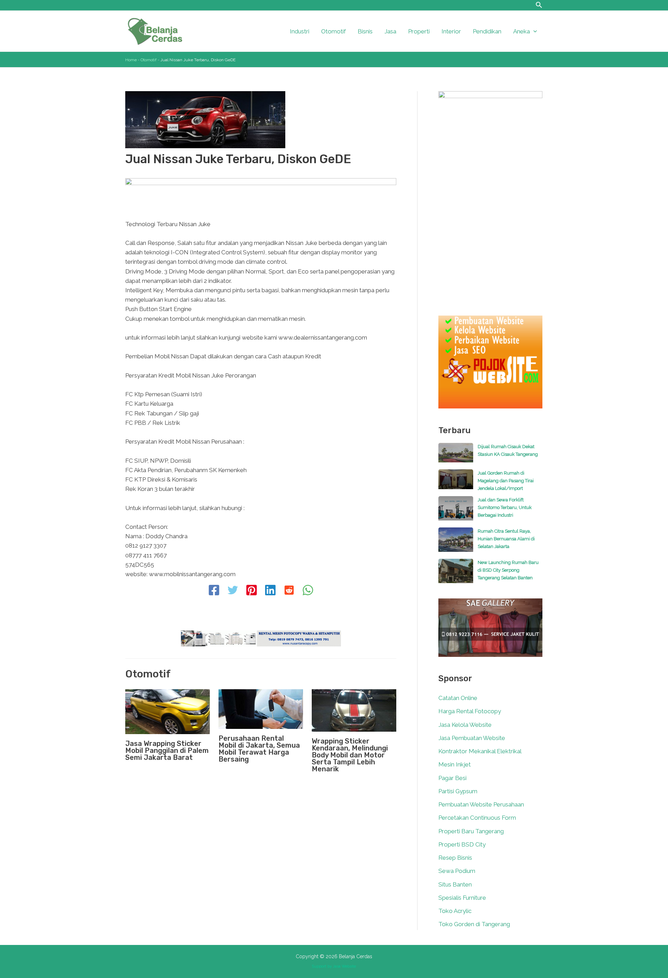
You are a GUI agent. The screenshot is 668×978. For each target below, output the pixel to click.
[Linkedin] (270, 591)
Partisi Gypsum (457, 791)
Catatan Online (457, 697)
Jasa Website (344, 966)
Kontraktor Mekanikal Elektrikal (479, 751)
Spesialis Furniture (462, 897)
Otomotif (149, 59)
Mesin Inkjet (454, 764)
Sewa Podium (456, 870)
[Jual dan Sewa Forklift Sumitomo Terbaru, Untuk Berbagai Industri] (455, 511)
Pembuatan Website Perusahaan (481, 804)
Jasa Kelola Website (465, 724)
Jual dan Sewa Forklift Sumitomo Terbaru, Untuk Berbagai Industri (505, 507)
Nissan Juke (194, 224)
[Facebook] (214, 591)
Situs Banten (455, 884)
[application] (533, 31)
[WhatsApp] (308, 591)
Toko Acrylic (454, 910)
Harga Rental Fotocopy (469, 711)
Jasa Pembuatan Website (471, 737)
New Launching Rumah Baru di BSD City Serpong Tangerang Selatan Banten (508, 570)
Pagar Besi (452, 777)
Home (131, 59)
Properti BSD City (462, 844)
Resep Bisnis (455, 857)
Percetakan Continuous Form (477, 817)
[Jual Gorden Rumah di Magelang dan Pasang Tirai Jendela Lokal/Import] (455, 482)
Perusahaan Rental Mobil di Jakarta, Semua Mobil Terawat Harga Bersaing (259, 748)
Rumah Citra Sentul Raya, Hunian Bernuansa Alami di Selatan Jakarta (506, 538)
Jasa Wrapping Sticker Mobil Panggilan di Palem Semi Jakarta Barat (167, 750)
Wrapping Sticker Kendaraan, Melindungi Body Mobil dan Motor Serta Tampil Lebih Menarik (350, 755)
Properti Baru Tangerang (471, 831)
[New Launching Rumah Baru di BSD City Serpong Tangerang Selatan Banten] (455, 574)
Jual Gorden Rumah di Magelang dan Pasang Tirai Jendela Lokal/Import (506, 480)
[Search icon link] (539, 6)
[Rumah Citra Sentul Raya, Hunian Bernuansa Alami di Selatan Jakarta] (455, 543)
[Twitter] (233, 591)
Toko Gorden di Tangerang (474, 924)
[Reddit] (289, 591)
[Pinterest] (251, 591)
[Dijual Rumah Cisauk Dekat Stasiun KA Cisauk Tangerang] (455, 456)
